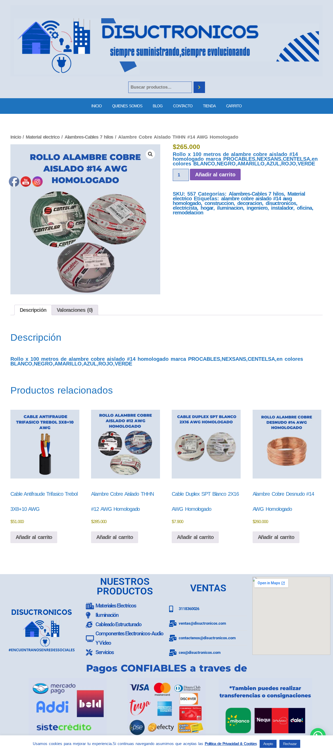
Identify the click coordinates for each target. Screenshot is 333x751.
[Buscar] (199, 87)
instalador (282, 208)
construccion (219, 203)
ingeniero (257, 208)
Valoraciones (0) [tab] (75, 310)
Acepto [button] (268, 744)
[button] (150, 154)
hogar (207, 208)
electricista (185, 208)
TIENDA (209, 106)
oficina (304, 208)
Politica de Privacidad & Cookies (231, 743)
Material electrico (42, 137)
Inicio (15, 137)
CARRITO (234, 106)
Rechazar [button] (290, 744)
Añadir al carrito (215, 174)
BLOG (158, 106)
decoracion (249, 203)
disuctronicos (281, 203)
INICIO (96, 106)
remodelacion (188, 212)
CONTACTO (183, 106)
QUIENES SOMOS (127, 106)
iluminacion (230, 208)
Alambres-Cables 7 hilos (89, 137)
